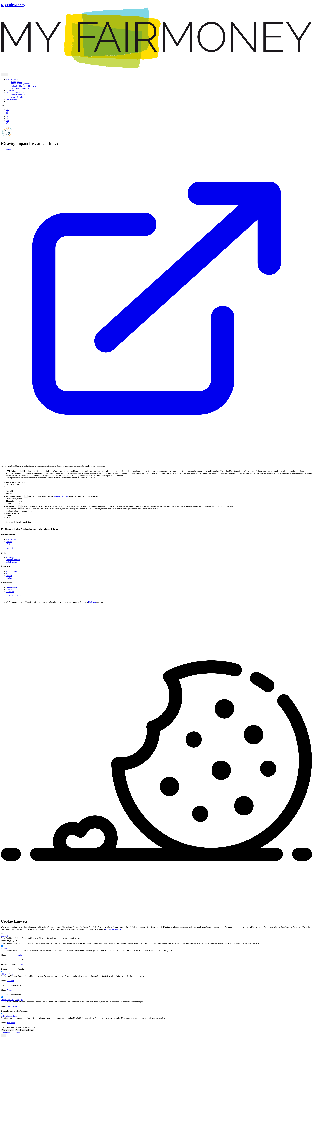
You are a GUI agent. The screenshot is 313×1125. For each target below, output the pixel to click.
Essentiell (4, 936)
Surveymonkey (13, 1006)
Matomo (21, 955)
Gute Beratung (11, 99)
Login (8, 101)
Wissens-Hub (11, 79)
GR (7, 118)
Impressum (16, 1032)
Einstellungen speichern (24, 1030)
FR (7, 114)
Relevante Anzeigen (9, 1016)
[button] (18, 471)
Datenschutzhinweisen (114, 929)
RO (7, 121)
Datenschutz (6, 1032)
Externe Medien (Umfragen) (12, 1000)
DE (7, 110)
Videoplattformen (7, 974)
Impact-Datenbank (18, 97)
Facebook (11, 1023)
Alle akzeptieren (7, 1030)
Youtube (10, 981)
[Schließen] (3, 1035)
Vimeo (9, 990)
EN (7, 112)
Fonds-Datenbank (18, 95)
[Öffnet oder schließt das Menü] (4, 74)
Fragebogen (10, 90)
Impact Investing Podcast (20, 84)
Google (20, 964)
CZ (7, 116)
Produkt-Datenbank (14, 93)
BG (7, 123)
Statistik (4, 948)
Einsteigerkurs (16, 82)
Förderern (92, 602)
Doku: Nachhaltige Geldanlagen (23, 86)
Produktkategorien (61, 496)
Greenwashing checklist (20, 88)
